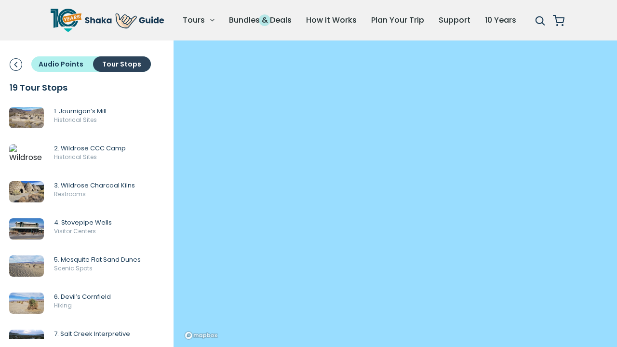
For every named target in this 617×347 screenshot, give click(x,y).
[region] (395, 193)
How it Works (331, 20)
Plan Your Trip (397, 20)
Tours (195, 20)
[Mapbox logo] (201, 335)
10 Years (500, 20)
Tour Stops (121, 64)
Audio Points (61, 64)
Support (454, 20)
